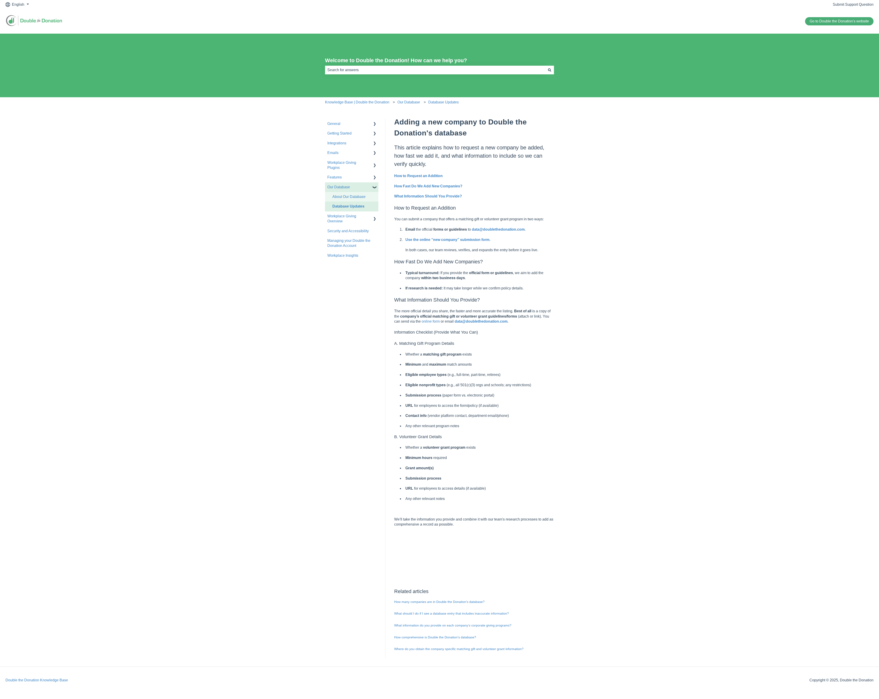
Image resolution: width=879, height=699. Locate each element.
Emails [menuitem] (333, 153)
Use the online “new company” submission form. (447, 240)
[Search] (549, 70)
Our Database (408, 102)
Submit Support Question (853, 4)
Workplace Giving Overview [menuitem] (341, 218)
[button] (374, 124)
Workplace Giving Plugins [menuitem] (341, 165)
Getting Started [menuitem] (339, 133)
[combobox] (435, 70)
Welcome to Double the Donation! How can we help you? (396, 60)
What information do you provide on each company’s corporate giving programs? (452, 625)
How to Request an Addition (418, 176)
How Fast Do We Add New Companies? (428, 186)
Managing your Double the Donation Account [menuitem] (348, 243)
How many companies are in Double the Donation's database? (439, 602)
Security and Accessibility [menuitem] (348, 231)
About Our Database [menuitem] (349, 197)
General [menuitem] (333, 124)
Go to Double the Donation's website (839, 21)
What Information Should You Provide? (428, 196)
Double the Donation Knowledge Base (36, 680)
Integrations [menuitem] (336, 143)
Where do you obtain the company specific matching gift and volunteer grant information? (459, 649)
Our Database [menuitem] (338, 187)
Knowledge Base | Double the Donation (357, 102)
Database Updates (443, 102)
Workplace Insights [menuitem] (342, 255)
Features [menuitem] (334, 177)
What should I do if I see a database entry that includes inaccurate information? (451, 613)
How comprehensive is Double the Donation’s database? (435, 637)
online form (431, 321)
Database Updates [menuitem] (348, 206)
